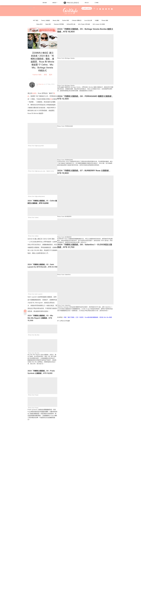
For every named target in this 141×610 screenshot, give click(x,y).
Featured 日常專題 (59, 24)
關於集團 (45, 2)
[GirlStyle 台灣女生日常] (70, 11)
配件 (50, 74)
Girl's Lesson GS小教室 (99, 24)
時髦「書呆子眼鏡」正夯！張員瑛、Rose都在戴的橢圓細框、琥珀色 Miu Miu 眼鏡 (88, 317)
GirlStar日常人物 (71, 24)
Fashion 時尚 (65, 20)
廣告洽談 (87, 2)
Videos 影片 (39, 24)
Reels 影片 (48, 24)
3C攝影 (97, 20)
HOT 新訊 (35, 20)
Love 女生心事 (88, 20)
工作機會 (96, 2)
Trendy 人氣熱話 (45, 20)
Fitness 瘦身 (105, 20)
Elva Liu (41, 84)
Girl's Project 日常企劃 (84, 24)
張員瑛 (34, 93)
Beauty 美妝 (56, 20)
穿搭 (45, 74)
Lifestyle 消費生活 (76, 20)
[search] (94, 8)
